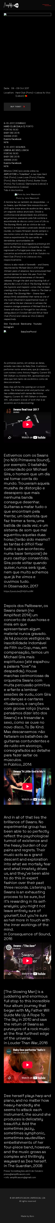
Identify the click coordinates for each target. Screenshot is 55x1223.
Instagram (9, 327)
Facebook (14, 323)
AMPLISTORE (10, 174)
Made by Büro (27, 1216)
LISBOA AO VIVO (12, 150)
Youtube (37, 323)
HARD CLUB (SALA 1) (14, 126)
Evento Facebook (12, 139)
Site (6, 323)
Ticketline (24, 174)
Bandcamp (26, 323)
